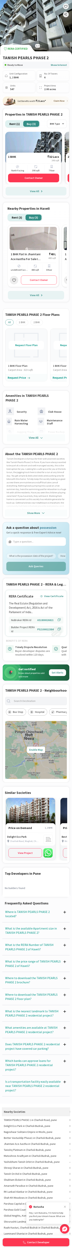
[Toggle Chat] (64, 1229)
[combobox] (39, 701)
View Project (25, 853)
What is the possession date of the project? (31, 556)
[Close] (64, 1207)
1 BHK (22, 322)
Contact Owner (34, 178)
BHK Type (55, 123)
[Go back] (5, 5)
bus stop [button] (18, 712)
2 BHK (36, 322)
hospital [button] (39, 712)
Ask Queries (36, 566)
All (9, 322)
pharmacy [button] (61, 712)
